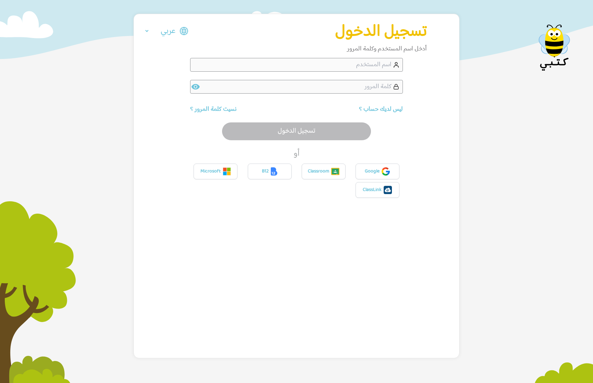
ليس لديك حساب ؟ (381, 109)
